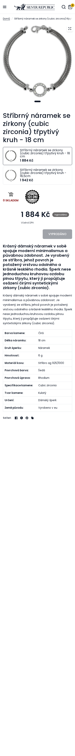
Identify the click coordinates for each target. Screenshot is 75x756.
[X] (21, 418)
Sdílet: (7, 418)
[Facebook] (16, 418)
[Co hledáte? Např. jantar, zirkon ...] (63, 7)
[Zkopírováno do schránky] (32, 418)
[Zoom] (70, 28)
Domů (6, 18)
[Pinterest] (27, 418)
